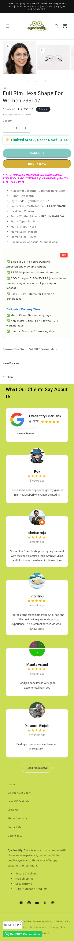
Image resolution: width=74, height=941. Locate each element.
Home (11, 784)
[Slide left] (28, 81)
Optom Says (15, 835)
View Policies (11, 363)
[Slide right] (45, 81)
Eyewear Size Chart (14, 349)
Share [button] (10, 377)
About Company (18, 818)
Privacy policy (63, 921)
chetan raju (37, 533)
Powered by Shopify (43, 921)
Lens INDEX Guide (18, 801)
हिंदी (64, 255)
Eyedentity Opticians (45, 416)
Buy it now (37, 164)
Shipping (7, 114)
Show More (55, 560)
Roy (37, 471)
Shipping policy (57, 927)
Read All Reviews (37, 767)
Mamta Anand (37, 664)
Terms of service (38, 927)
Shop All (13, 810)
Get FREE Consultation (43, 349)
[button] (7, 26)
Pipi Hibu (37, 596)
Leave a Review (25, 433)
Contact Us (14, 827)
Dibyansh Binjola (37, 726)
